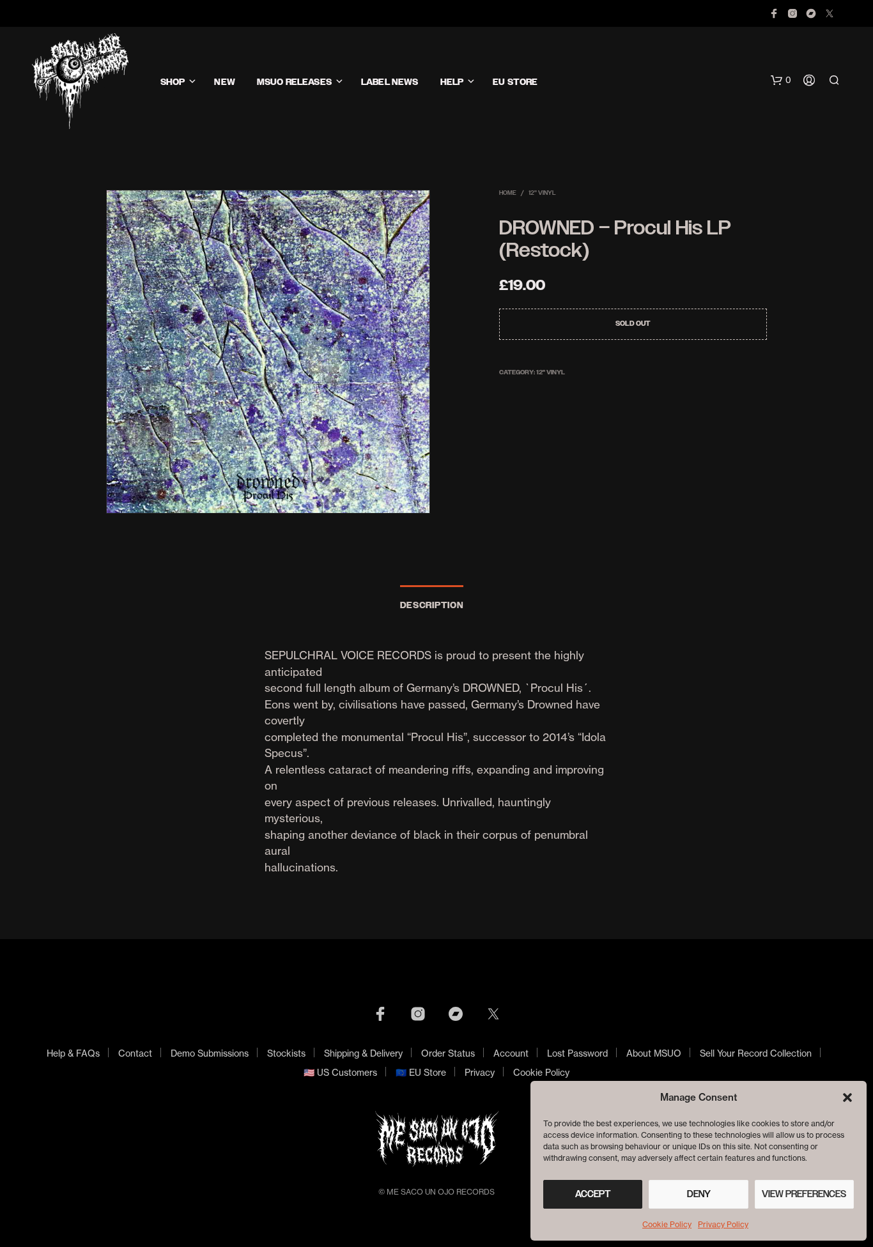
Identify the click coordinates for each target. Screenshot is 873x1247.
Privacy (480, 1072)
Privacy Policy (723, 1224)
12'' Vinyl (542, 192)
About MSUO (653, 1053)
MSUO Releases (294, 82)
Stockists (286, 1053)
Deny (699, 1194)
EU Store (515, 82)
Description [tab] (432, 605)
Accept (593, 1194)
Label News (389, 82)
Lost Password (577, 1053)
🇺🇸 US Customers (340, 1072)
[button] (847, 1097)
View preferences (804, 1194)
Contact (135, 1053)
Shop (172, 82)
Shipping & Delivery (363, 1053)
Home (507, 192)
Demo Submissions (210, 1053)
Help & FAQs (73, 1053)
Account (511, 1053)
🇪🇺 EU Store (421, 1072)
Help (452, 82)
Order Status (448, 1053)
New (224, 82)
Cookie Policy (666, 1224)
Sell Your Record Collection (756, 1053)
